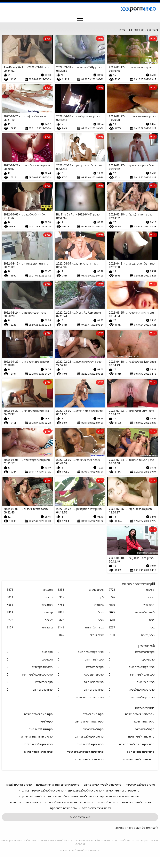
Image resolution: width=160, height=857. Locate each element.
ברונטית (80, 604)
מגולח (80, 612)
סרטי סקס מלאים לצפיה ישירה (85, 751)
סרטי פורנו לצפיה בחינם (38, 751)
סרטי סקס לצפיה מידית (38, 744)
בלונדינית (29, 627)
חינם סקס (29, 659)
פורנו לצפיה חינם (104, 802)
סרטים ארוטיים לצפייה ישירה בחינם (57, 784)
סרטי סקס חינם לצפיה (131, 689)
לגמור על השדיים (131, 612)
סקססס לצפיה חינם (40, 729)
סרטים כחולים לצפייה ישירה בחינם (42, 790)
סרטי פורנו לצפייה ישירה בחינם (102, 784)
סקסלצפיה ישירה (93, 729)
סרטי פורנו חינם (131, 682)
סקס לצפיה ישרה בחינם (89, 721)
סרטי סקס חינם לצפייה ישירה (29, 674)
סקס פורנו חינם (80, 667)
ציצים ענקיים (80, 589)
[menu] (80, 18)
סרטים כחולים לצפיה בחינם (85, 790)
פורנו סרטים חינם (80, 689)
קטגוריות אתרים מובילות (137, 584)
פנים (131, 620)
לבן (80, 597)
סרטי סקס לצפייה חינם (80, 651)
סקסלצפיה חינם (145, 729)
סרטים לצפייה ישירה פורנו (135, 802)
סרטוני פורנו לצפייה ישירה (37, 736)
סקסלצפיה (46, 721)
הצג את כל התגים (80, 817)
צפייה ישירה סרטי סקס (63, 808)
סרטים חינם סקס (80, 674)
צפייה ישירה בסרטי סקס (96, 808)
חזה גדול (29, 589)
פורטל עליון (145, 646)
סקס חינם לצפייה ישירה (131, 674)
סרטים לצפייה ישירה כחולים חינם (75, 796)
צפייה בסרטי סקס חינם (24, 802)
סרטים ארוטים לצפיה (19, 784)
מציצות (131, 589)
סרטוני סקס (131, 659)
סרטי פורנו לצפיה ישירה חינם (137, 759)
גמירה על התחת (80, 627)
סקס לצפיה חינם (80, 659)
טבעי (80, 620)
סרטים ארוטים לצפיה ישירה (123, 790)
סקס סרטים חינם (131, 651)
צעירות (29, 620)
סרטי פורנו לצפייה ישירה (80, 697)
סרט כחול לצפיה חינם (141, 736)
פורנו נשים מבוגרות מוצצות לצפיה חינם (66, 802)
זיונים (131, 597)
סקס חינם (29, 651)
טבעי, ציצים (131, 635)
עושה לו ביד (80, 635)
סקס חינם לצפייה (93, 714)
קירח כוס (29, 612)
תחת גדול (131, 604)
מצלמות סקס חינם (29, 667)
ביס (131, 627)
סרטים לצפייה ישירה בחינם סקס (119, 796)
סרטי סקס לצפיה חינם (90, 744)
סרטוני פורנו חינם (80, 682)
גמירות (29, 597)
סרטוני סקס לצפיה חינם (89, 736)
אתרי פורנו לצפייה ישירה (140, 714)
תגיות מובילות (143, 708)
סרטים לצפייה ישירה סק (36, 796)
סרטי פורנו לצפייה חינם (89, 759)
